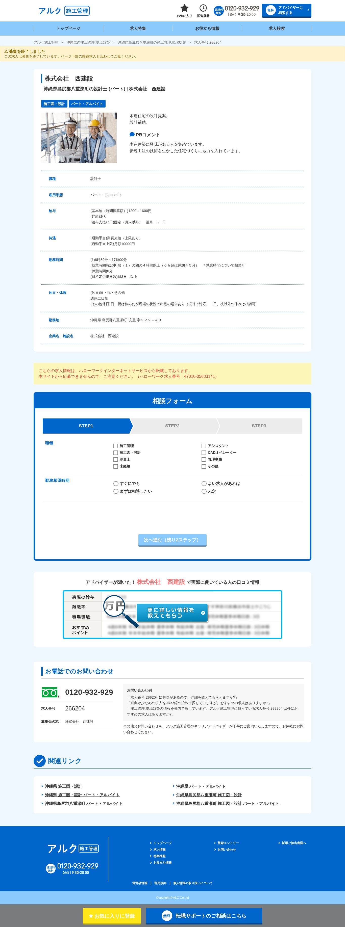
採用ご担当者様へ (294, 843)
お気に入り (184, 16)
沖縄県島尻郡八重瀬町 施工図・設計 (209, 795)
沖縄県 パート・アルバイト (201, 786)
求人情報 (160, 849)
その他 (213, 466)
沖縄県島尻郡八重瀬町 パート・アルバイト (84, 803)
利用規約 (160, 883)
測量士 (125, 459)
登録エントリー (228, 843)
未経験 (125, 466)
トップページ (68, 28)
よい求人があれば (224, 483)
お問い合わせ (227, 849)
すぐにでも (130, 483)
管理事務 (215, 459)
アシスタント (218, 446)
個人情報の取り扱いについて (193, 883)
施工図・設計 (130, 453)
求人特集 (138, 28)
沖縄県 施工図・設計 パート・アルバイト (82, 795)
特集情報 (160, 856)
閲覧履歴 (203, 16)
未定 (212, 491)
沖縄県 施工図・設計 (63, 786)
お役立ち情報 (207, 28)
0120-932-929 (89, 692)
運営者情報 (139, 883)
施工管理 (127, 446)
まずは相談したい (136, 491)
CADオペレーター (222, 453)
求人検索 (277, 28)
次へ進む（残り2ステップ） (172, 539)
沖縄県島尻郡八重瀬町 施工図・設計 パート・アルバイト (227, 803)
